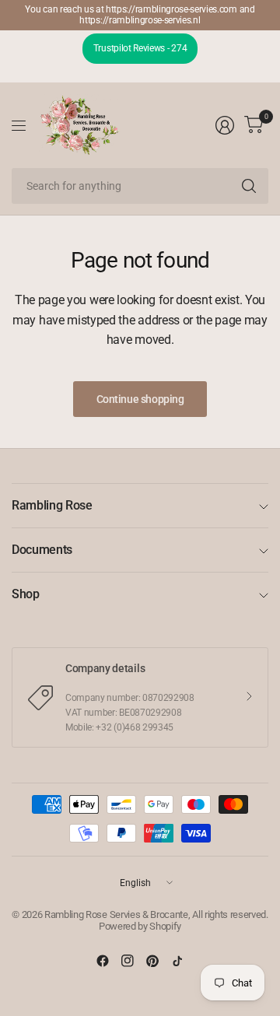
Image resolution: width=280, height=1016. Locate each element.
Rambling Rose (52, 505)
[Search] (248, 186)
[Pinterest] (152, 960)
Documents (42, 549)
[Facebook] (102, 960)
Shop (26, 594)
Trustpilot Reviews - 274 (140, 48)
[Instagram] (127, 960)
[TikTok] (177, 960)
